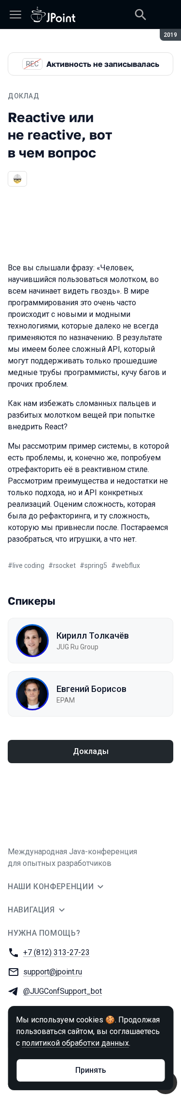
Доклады (91, 751)
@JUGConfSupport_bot (62, 991)
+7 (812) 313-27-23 (56, 952)
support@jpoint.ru (52, 971)
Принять (90, 1070)
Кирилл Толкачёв (92, 635)
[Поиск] (140, 14)
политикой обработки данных (75, 1043)
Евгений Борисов (91, 689)
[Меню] (15, 14)
